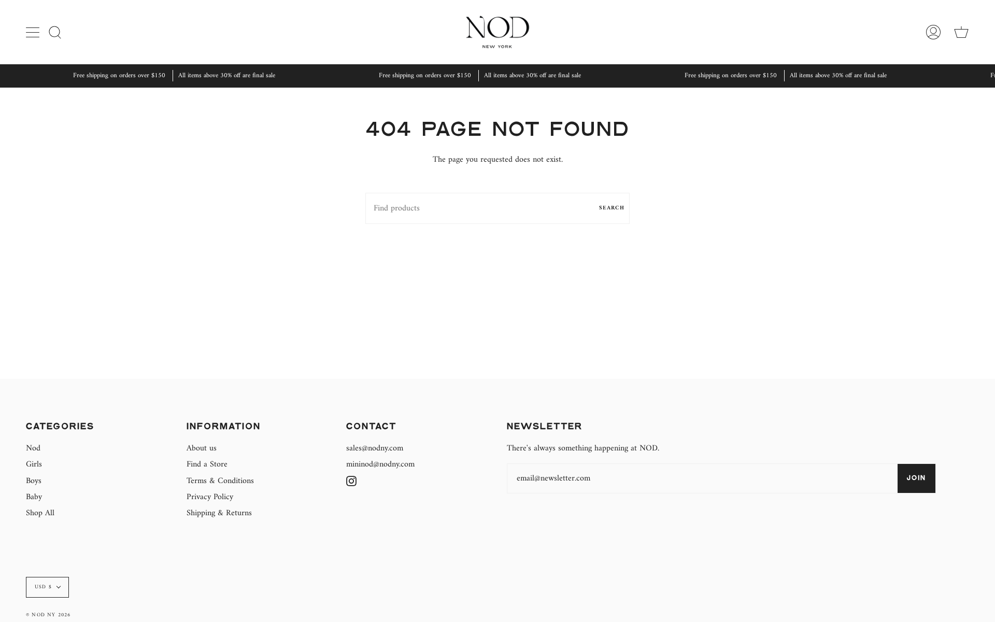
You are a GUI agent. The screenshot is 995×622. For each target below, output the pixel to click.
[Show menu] (33, 32)
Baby (34, 497)
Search (611, 208)
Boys (33, 481)
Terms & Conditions (220, 481)
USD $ (43, 587)
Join (916, 478)
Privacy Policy (210, 497)
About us (202, 448)
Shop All (40, 513)
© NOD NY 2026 (48, 615)
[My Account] (933, 32)
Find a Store (207, 464)
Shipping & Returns (219, 513)
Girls (34, 464)
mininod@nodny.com (380, 464)
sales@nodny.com (374, 448)
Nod (33, 448)
